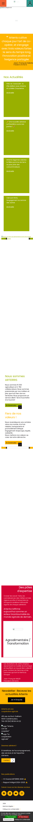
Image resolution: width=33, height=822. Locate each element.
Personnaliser (8, 819)
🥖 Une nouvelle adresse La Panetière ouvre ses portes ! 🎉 (16, 124)
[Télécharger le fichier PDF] (25, 779)
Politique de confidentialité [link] (22, 819)
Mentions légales (8, 806)
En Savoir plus (11, 405)
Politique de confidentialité (11, 809)
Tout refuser (24, 817)
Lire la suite (10, 93)
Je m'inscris (16, 699)
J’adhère (6, 760)
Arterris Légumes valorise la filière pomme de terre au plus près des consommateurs (16, 163)
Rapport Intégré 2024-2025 (14, 782)
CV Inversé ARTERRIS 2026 (13, 779)
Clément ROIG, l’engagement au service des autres (16, 200)
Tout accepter (11, 817)
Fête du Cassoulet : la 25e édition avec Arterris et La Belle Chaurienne (16, 86)
